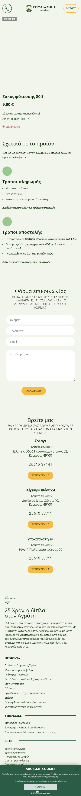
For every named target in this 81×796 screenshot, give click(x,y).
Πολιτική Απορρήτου (16, 764)
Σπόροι (9, 697)
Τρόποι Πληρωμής (15, 748)
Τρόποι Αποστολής (15, 752)
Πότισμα (10, 688)
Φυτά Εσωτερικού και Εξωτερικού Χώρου (29, 679)
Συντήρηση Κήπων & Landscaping (25, 727)
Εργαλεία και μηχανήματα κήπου (25, 692)
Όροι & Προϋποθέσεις (17, 760)
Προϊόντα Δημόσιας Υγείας (21, 665)
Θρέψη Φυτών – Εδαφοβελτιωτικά (25, 702)
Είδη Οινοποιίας (14, 683)
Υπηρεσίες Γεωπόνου (17, 722)
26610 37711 (40, 513)
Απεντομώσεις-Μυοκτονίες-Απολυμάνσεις (30, 731)
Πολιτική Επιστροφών (17, 756)
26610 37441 (40, 464)
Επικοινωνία (40, 475)
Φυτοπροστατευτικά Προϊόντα (23, 706)
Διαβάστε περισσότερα (16, 119)
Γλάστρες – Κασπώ (16, 674)
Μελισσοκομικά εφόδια (19, 670)
